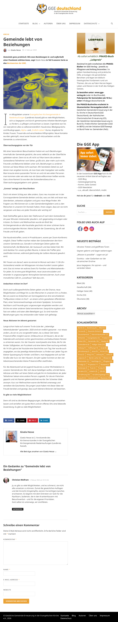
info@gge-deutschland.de (93, 100)
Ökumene (81, 299)
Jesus (95, 351)
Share (10, 420)
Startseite (24, 23)
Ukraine (82, 371)
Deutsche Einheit (95, 331)
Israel (103, 348)
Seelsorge (82, 368)
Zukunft (82, 378)
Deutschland (83, 334)
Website (7, 590)
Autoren (48, 23)
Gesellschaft (82, 287)
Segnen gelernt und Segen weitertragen (94, 250)
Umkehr (93, 371)
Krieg (90, 355)
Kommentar (9, 539)
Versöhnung (84, 375)
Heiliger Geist (83, 291)
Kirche (6, 34)
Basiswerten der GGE (16, 63)
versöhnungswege (100, 375)
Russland (105, 365)
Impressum (74, 23)
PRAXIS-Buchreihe (88, 104)
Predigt (82, 365)
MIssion (107, 358)
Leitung (100, 355)
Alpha (23, 130)
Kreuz (81, 355)
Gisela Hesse (16, 50)
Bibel (79, 283)
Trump (101, 368)
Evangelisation (93, 338)
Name (6, 569)
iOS (108, 195)
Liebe (109, 355)
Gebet (82, 341)
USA (102, 371)
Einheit (81, 338)
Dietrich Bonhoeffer (99, 334)
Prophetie (93, 365)
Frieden (106, 338)
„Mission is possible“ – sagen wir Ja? (92, 254)
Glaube (104, 341)
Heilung (82, 348)
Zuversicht (93, 378)
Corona (81, 331)
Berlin (81, 328)
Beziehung (92, 328)
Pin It (34, 420)
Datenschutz (90, 23)
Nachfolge (96, 361)
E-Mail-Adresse (11, 580)
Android (98, 195)
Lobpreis (82, 358)
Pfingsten (107, 361)
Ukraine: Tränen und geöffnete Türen (93, 247)
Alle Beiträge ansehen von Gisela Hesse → (38, 451)
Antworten (17, 509)
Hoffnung (93, 348)
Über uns (61, 23)
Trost (93, 368)
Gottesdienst (83, 344)
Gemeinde (93, 341)
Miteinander (83, 361)
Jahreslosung (83, 351)
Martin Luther (95, 358)
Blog (35, 23)
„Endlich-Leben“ (38, 130)
